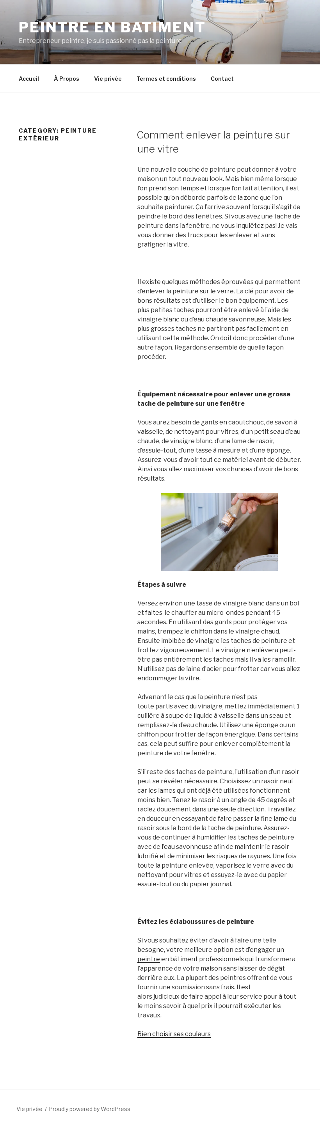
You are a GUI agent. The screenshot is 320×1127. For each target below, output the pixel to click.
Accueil (29, 78)
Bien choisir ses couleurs (174, 1034)
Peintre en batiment (112, 27)
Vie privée (108, 78)
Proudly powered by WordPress (89, 1109)
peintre (148, 959)
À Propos (66, 78)
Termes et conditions (166, 78)
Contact (222, 78)
